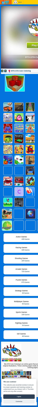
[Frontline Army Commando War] (7, 214)
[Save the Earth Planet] (30, 214)
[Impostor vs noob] (18, 226)
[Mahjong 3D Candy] (30, 226)
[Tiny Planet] (7, 226)
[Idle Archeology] (18, 214)
